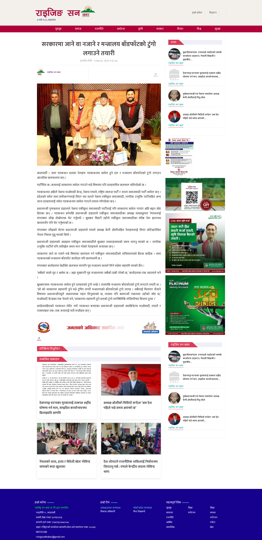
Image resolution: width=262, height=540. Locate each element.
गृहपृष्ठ (58, 29)
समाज (78, 29)
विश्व (199, 29)
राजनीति (99, 29)
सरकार (160, 29)
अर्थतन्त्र (121, 29)
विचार (180, 29)
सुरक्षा (217, 29)
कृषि (140, 29)
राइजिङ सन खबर (54, 72)
